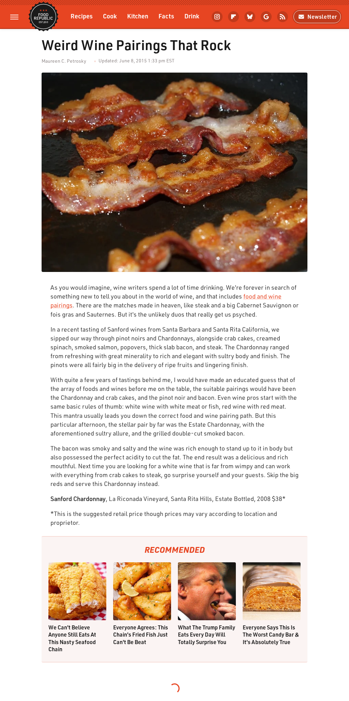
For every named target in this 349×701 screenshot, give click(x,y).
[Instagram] (217, 16)
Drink (191, 16)
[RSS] (282, 16)
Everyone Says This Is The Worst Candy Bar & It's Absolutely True (271, 634)
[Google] (266, 16)
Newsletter (322, 16)
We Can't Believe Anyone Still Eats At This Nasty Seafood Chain (72, 638)
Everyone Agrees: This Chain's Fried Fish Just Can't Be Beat (140, 634)
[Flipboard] (233, 16)
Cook (110, 16)
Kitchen (137, 16)
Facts (166, 16)
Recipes (82, 16)
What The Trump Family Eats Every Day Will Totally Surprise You (206, 634)
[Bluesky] (249, 16)
